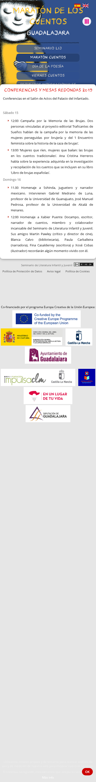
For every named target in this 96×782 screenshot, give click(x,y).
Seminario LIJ (48, 48)
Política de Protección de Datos (22, 271)
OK (87, 772)
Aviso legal (54, 271)
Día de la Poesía (48, 67)
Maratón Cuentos (48, 58)
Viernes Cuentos (48, 76)
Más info (48, 777)
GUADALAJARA (48, 33)
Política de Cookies (77, 271)
